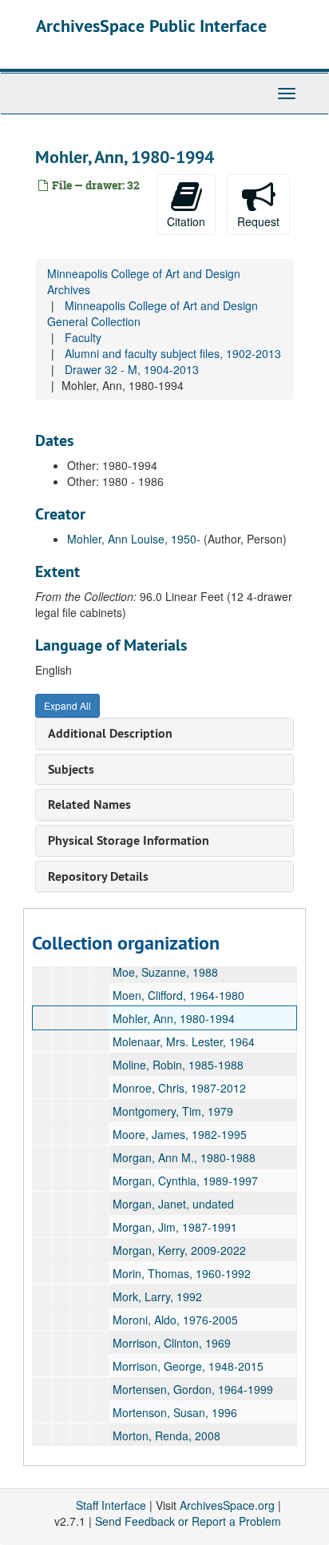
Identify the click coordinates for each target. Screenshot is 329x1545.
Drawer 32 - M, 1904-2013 (132, 369)
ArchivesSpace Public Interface (151, 25)
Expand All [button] (67, 705)
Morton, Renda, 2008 (166, 1435)
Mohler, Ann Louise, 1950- (133, 539)
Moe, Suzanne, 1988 (165, 972)
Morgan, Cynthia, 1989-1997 (185, 1181)
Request (258, 221)
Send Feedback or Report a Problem (188, 1521)
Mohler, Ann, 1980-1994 (174, 1018)
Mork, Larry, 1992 (157, 1296)
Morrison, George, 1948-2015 (188, 1366)
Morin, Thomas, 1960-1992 (182, 1273)
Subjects (71, 769)
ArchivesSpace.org (227, 1505)
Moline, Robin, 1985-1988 (178, 1065)
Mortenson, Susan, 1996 (175, 1412)
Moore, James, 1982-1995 (180, 1134)
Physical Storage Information (128, 840)
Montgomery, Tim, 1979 (173, 1111)
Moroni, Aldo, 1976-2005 (175, 1320)
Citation (186, 221)
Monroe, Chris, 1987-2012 (179, 1088)
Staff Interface (111, 1505)
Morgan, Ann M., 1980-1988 (184, 1157)
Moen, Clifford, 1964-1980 (178, 995)
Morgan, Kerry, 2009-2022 (179, 1250)
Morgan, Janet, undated (173, 1204)
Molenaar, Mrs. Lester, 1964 (184, 1041)
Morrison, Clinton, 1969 (172, 1343)
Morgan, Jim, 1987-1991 (175, 1227)
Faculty (83, 337)
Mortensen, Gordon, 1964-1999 (193, 1389)
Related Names (89, 804)
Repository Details (98, 876)
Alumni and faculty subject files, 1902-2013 (173, 353)
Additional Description (110, 733)
